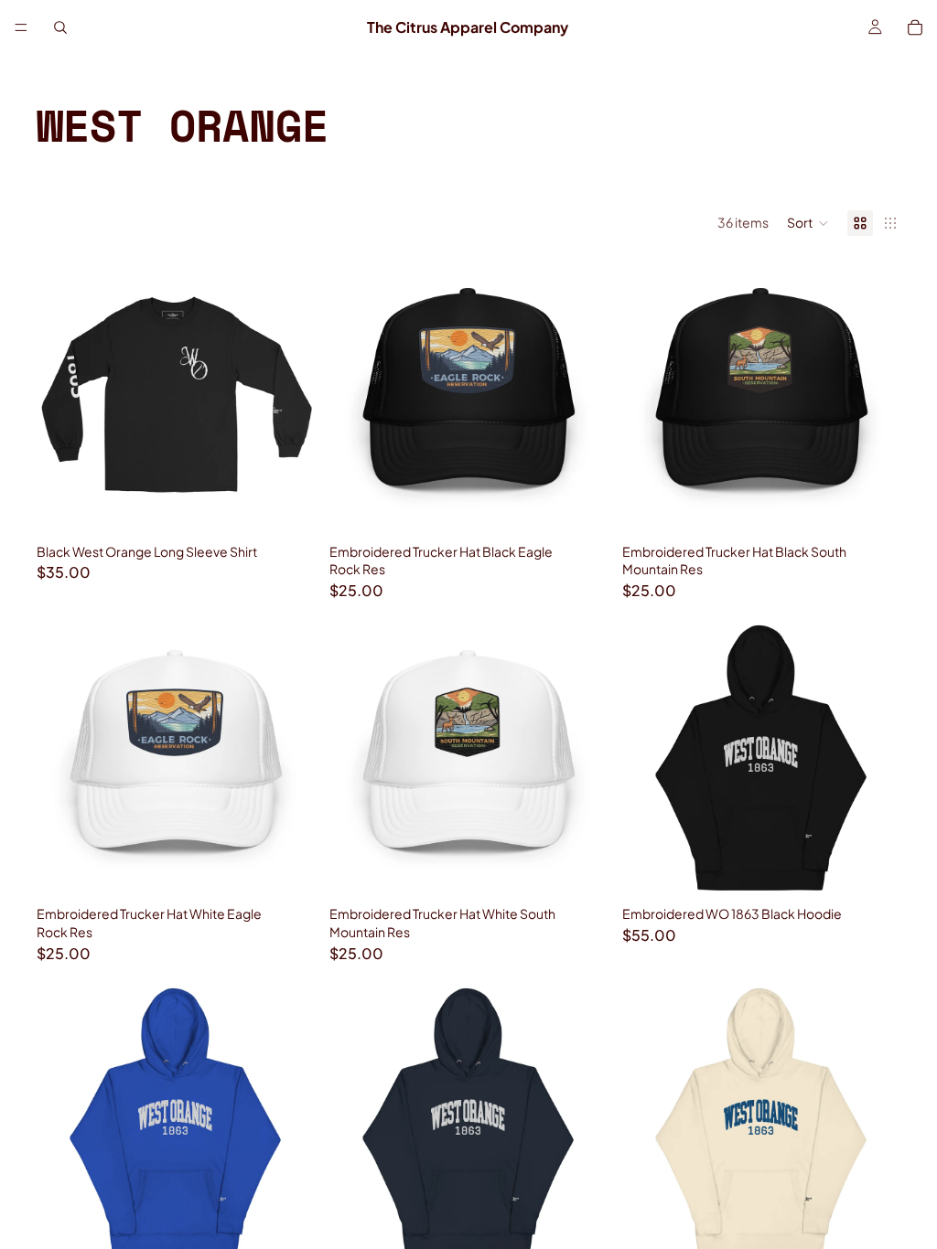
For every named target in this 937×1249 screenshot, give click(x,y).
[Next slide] (580, 397)
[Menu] (21, 27)
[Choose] (286, 507)
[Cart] (915, 27)
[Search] (60, 27)
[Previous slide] (356, 397)
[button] (808, 223)
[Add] (579, 507)
